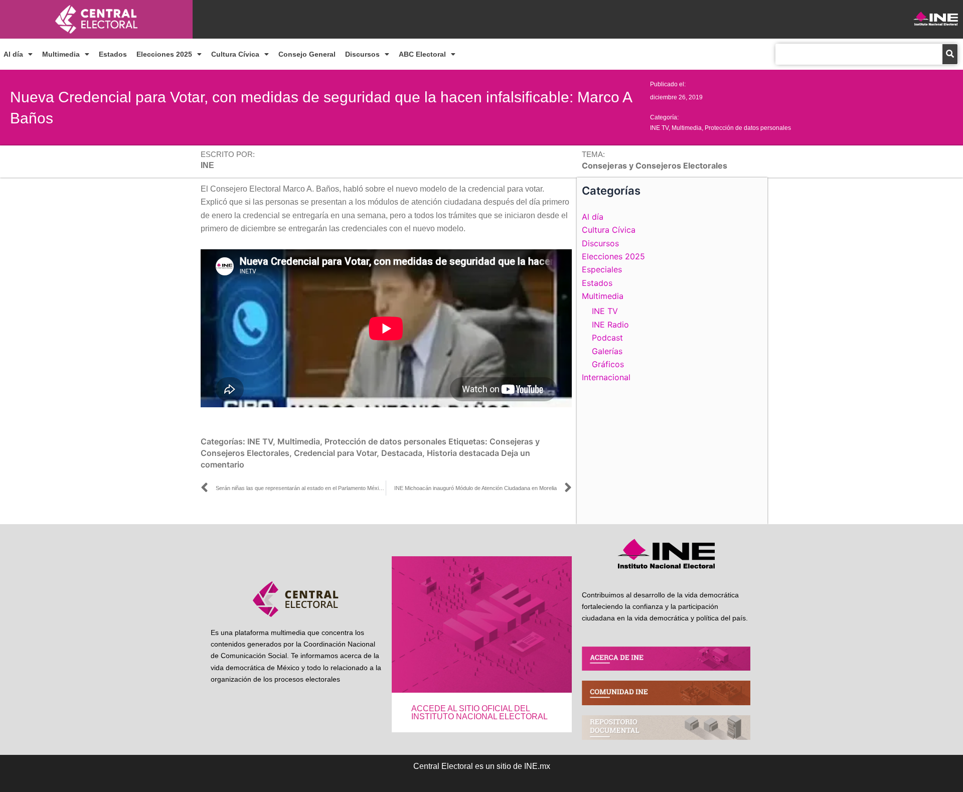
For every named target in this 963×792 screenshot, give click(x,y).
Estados (113, 54)
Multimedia (61, 54)
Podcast (607, 338)
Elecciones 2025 (164, 54)
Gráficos (608, 364)
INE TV (659, 127)
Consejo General (307, 54)
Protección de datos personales (748, 127)
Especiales (602, 269)
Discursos (362, 54)
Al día (13, 54)
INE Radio (610, 325)
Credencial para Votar (335, 453)
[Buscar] (949, 54)
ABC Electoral (422, 54)
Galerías (607, 351)
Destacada (401, 453)
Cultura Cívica (235, 54)
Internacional (606, 377)
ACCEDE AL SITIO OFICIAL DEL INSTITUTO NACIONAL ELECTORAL (479, 712)
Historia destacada (463, 453)
